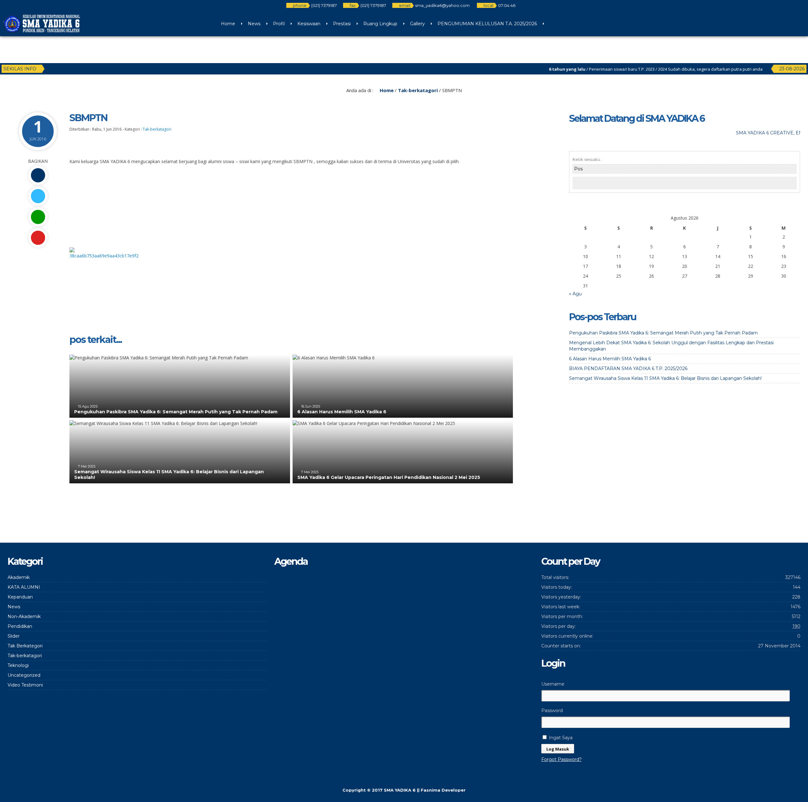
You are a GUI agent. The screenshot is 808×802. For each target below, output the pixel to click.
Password (552, 710)
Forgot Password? (561, 759)
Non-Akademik (24, 616)
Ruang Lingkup (380, 24)
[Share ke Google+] (37, 237)
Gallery (417, 24)
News (254, 24)
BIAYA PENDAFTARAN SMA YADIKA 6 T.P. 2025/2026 (628, 368)
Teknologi (18, 665)
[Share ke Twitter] (37, 196)
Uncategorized (24, 675)
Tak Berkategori (25, 646)
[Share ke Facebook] (37, 175)
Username (552, 684)
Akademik (19, 577)
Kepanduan (20, 597)
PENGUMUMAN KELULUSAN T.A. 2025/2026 (487, 24)
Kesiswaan (308, 24)
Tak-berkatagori (418, 90)
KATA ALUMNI (24, 587)
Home (228, 24)
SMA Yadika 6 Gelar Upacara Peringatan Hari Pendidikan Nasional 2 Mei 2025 (388, 477)
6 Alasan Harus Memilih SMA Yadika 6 (341, 412)
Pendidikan (20, 626)
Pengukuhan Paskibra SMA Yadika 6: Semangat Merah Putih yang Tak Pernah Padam (175, 412)
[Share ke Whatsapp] (37, 217)
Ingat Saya (560, 737)
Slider (14, 636)
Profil (279, 24)
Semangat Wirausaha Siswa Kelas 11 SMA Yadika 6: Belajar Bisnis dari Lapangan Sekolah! (665, 378)
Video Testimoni (25, 685)
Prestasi (342, 24)
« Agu (575, 294)
